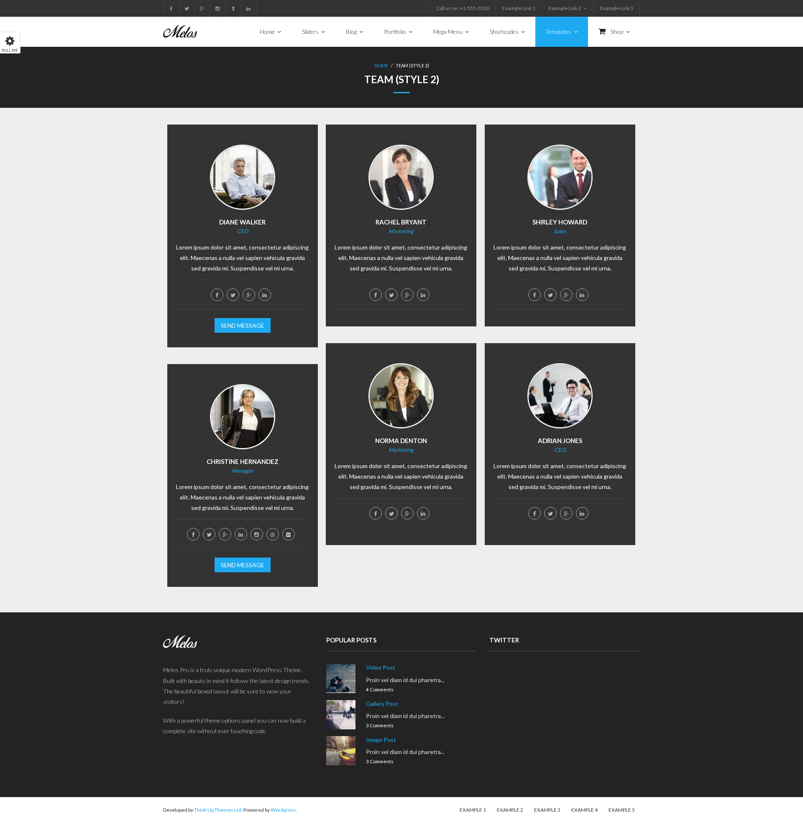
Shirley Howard (559, 222)
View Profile (242, 193)
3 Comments (380, 725)
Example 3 (547, 810)
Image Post (381, 739)
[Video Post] (340, 678)
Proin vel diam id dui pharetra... (405, 679)
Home (381, 65)
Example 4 (584, 810)
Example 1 (473, 810)
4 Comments (380, 689)
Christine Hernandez (243, 461)
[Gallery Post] (340, 714)
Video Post (380, 667)
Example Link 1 (518, 8)
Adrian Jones (560, 440)
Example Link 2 (564, 8)
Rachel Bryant (401, 222)
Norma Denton (401, 440)
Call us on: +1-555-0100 (462, 8)
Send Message (242, 325)
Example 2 (510, 810)
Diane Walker (242, 222)
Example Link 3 (616, 8)
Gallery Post (382, 703)
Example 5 (622, 810)
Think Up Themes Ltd (217, 810)
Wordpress (283, 810)
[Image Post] (340, 750)
